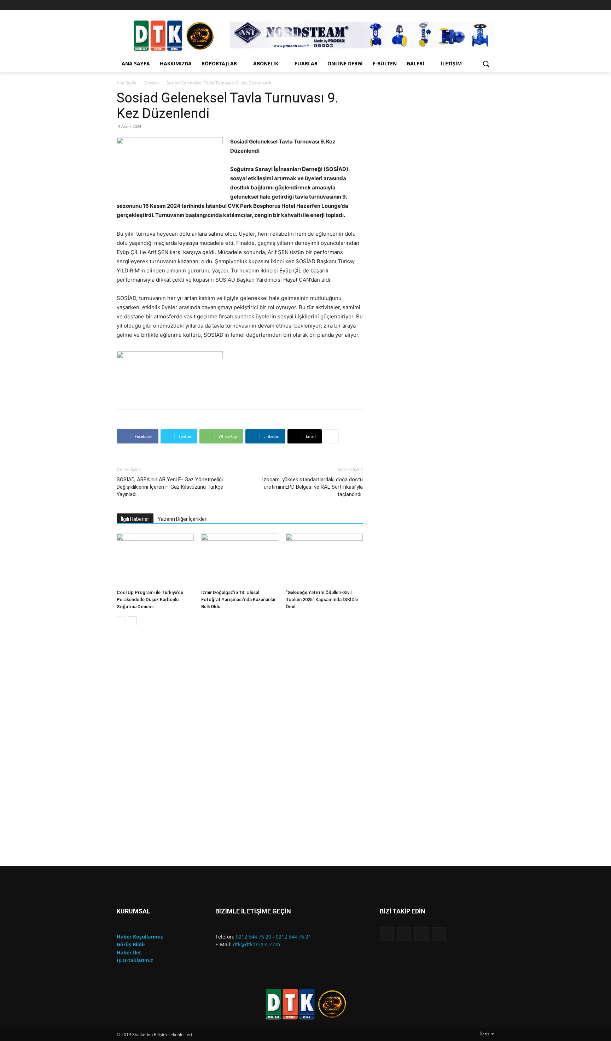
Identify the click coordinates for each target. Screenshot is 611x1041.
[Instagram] (471, 5)
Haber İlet (129, 952)
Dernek (151, 83)
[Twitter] (490, 5)
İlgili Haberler (135, 519)
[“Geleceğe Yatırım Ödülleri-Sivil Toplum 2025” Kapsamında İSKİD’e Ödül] (324, 560)
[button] (485, 63)
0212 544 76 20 (253, 936)
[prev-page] (121, 620)
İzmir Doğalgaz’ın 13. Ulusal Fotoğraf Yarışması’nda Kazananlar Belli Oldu (238, 599)
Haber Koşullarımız (140, 936)
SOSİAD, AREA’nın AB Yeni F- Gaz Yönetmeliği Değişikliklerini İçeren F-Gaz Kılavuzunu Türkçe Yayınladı (170, 487)
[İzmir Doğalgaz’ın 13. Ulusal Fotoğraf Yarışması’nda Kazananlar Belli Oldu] (239, 560)
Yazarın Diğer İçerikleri (183, 519)
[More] (331, 436)
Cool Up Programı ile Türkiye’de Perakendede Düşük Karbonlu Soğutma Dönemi (150, 599)
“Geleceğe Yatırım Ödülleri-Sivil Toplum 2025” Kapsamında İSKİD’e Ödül (322, 599)
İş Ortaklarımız (135, 960)
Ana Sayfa (126, 83)
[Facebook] (461, 5)
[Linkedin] (480, 5)
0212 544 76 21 (293, 936)
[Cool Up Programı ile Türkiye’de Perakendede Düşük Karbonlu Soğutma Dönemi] (155, 560)
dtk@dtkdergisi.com (256, 944)
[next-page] (132, 620)
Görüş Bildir (131, 944)
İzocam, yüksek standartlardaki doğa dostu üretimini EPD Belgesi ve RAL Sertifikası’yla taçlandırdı (312, 487)
